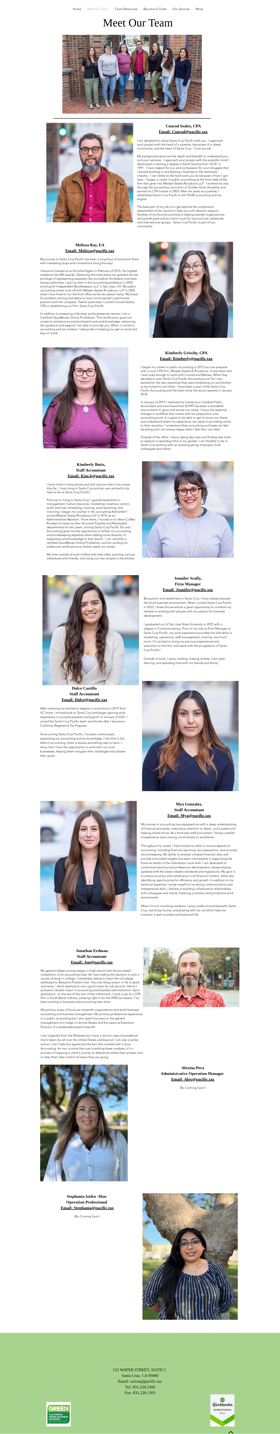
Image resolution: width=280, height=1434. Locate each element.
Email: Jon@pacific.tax (92, 962)
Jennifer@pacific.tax (194, 589)
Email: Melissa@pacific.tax (89, 250)
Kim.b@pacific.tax (97, 476)
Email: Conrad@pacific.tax (183, 131)
